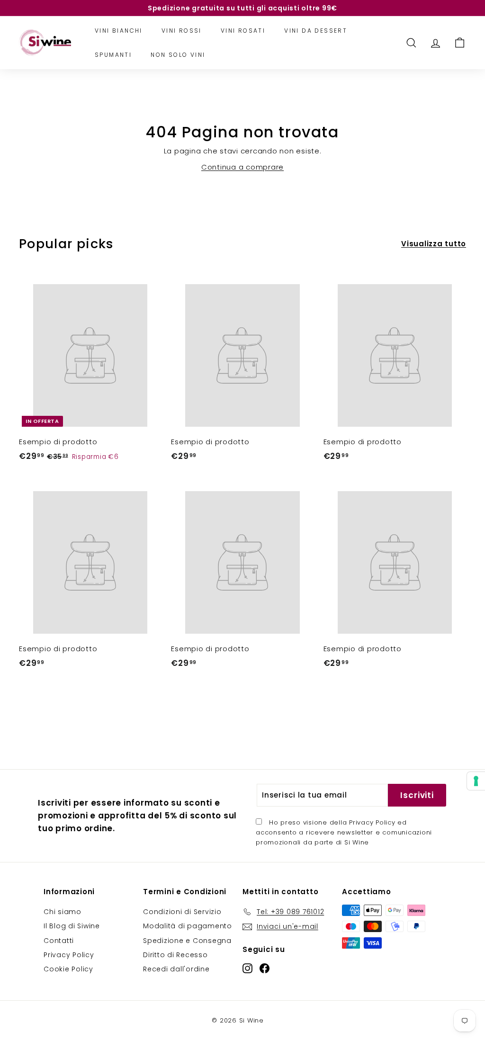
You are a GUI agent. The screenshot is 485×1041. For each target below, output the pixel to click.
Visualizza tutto (433, 244)
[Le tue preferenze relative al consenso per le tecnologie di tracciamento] (476, 781)
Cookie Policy (68, 969)
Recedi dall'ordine (176, 969)
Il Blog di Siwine (72, 926)
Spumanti (113, 55)
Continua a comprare (242, 167)
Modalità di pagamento (187, 926)
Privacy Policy (372, 822)
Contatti (59, 940)
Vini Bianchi (119, 31)
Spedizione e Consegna (187, 940)
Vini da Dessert (315, 31)
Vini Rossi (182, 31)
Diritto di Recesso (175, 955)
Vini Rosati (243, 31)
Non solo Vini (178, 55)
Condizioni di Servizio (182, 911)
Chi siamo (62, 911)
